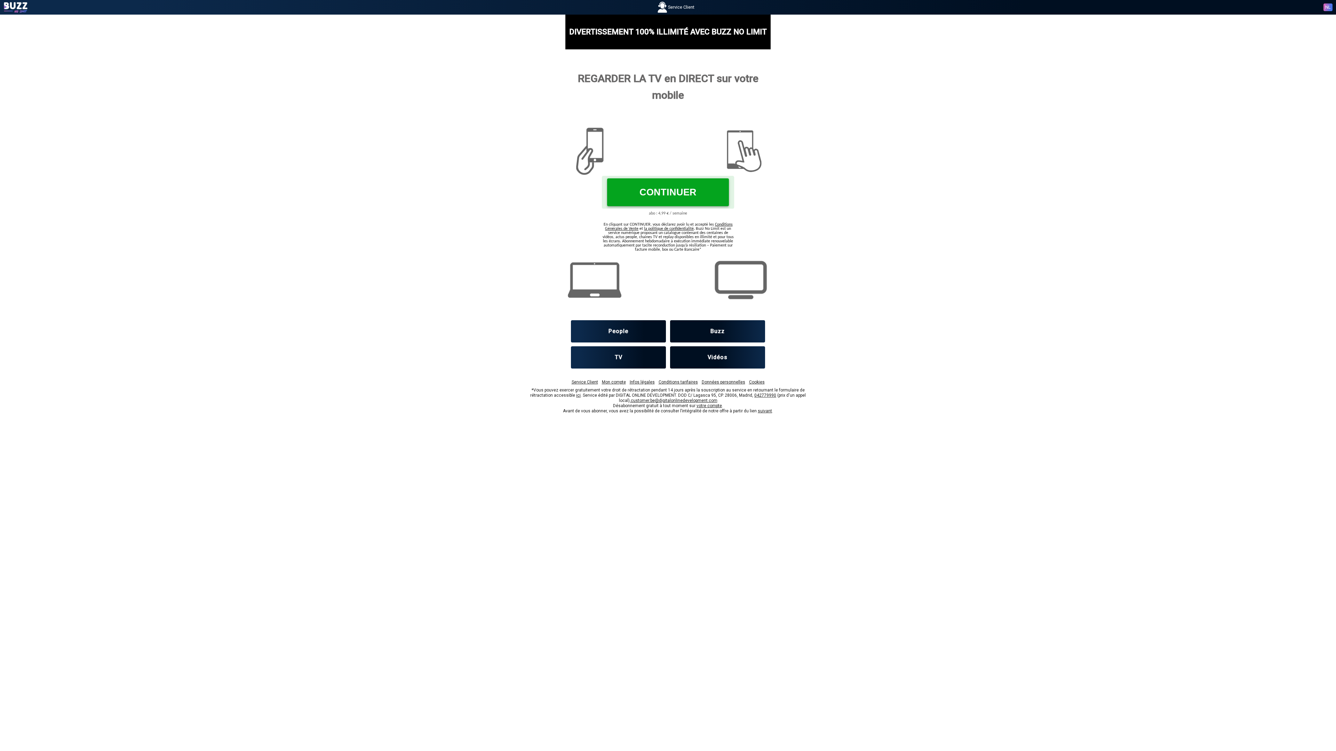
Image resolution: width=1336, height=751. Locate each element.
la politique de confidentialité (669, 229)
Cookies (757, 382)
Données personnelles (723, 382)
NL (1328, 7)
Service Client (585, 382)
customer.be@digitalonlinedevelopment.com (674, 400)
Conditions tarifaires (678, 382)
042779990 (765, 395)
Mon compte (614, 382)
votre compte (709, 405)
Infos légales (642, 382)
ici (578, 395)
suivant (765, 411)
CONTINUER (668, 192)
